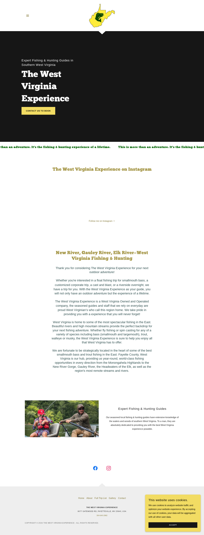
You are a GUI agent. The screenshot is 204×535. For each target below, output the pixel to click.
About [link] (89, 498)
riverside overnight (131, 285)
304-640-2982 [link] (102, 515)
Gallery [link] (112, 498)
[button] (27, 15)
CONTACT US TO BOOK (38, 111)
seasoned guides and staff (91, 305)
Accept (173, 525)
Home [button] (81, 498)
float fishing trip (107, 280)
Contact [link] (122, 498)
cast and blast (102, 285)
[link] (102, 15)
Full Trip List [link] (101, 498)
